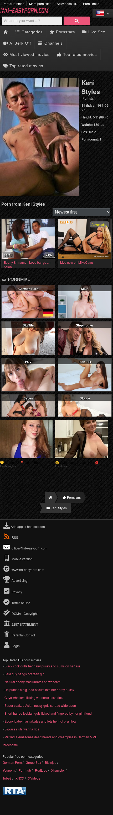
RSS (15, 537)
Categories (31, 31)
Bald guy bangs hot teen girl (24, 674)
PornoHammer (13, 3)
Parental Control (23, 635)
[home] (50, 497)
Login (15, 645)
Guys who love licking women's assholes (33, 697)
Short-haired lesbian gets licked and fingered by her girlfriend (48, 713)
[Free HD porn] (26, 12)
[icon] (5, 32)
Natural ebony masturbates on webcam (32, 681)
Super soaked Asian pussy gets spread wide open (40, 705)
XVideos (34, 778)
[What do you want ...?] (77, 21)
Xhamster (58, 770)
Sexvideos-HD (67, 3)
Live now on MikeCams (77, 262)
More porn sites (40, 3)
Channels (53, 43)
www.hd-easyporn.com (28, 569)
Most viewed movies (29, 54)
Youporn (9, 770)
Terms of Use (20, 602)
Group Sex (33, 762)
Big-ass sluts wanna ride (21, 729)
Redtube (41, 770)
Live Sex (96, 31)
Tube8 (7, 778)
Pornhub (25, 770)
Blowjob (50, 762)
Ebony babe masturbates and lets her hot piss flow (40, 721)
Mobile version (22, 559)
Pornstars (65, 31)
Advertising (19, 580)
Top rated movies (79, 54)
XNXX (20, 778)
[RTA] (14, 793)
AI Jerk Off (19, 43)
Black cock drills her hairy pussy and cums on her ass (42, 666)
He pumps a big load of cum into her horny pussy (39, 689)
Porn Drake (91, 3)
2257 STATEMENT (24, 624)
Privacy (16, 592)
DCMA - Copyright (24, 613)
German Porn (12, 762)
